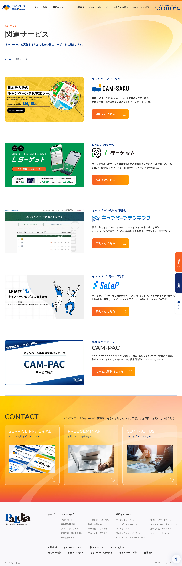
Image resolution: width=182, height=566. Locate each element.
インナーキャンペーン (160, 533)
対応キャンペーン (125, 514)
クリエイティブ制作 (70, 529)
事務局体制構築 (68, 524)
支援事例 (52, 547)
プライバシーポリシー (14, 563)
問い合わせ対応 (68, 537)
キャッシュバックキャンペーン (163, 524)
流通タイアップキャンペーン (128, 533)
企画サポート (67, 520)
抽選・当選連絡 (95, 524)
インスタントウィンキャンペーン (130, 537)
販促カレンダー (76, 552)
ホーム (8, 59)
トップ (51, 514)
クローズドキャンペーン (126, 524)
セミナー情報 (54, 552)
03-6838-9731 (169, 8)
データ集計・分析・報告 (98, 520)
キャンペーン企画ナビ (101, 552)
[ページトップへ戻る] (176, 559)
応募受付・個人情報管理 (71, 533)
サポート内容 (68, 514)
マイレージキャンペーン (161, 520)
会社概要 (148, 552)
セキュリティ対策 (128, 552)
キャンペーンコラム (73, 547)
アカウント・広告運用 (97, 533)
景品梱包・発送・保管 (97, 529)
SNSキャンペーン (123, 529)
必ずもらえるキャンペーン (161, 529)
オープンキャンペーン (125, 520)
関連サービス (97, 547)
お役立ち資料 (117, 547)
